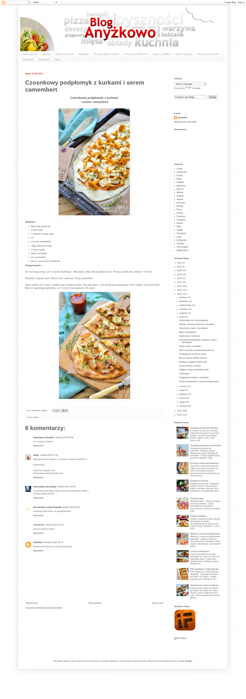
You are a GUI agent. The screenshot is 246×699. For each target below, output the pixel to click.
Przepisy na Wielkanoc (136, 54)
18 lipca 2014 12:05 (66, 487)
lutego (182, 402)
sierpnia (183, 313)
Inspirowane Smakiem (43, 437)
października (185, 305)
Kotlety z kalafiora (198, 516)
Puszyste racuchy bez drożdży (204, 428)
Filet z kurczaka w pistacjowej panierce (196, 350)
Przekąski (181, 220)
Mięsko (180, 192)
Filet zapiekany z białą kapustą (204, 569)
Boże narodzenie (65, 54)
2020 (179, 270)
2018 (179, 278)
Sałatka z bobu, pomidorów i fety (194, 369)
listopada (183, 301)
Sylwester (84, 54)
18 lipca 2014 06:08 (64, 437)
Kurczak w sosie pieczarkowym (204, 463)
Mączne (180, 189)
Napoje (180, 199)
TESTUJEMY (182, 247)
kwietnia (183, 394)
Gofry (179, 179)
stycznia (183, 406)
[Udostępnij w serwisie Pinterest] (66, 410)
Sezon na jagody (184, 54)
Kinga (36, 455)
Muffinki (180, 196)
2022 (179, 263)
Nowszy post (31, 603)
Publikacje (28, 59)
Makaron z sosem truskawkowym (205, 534)
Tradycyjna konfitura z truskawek (194, 377)
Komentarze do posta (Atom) (49, 608)
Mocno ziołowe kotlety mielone (193, 358)
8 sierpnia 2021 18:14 (53, 542)
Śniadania (181, 233)
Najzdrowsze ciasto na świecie (204, 585)
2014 (179, 294)
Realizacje (43, 59)
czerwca (183, 386)
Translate (196, 88)
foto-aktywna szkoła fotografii (47, 507)
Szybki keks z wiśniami (189, 336)
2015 (179, 290)
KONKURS (182, 240)
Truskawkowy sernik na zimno (192, 354)
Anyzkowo (36, 410)
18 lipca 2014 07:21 (49, 455)
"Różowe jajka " (197, 498)
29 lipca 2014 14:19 (54, 525)
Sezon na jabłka (161, 54)
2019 (179, 274)
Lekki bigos (184, 373)
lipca (181, 317)
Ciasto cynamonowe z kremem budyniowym (199, 381)
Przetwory (181, 216)
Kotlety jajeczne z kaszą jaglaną (193, 320)
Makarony (181, 186)
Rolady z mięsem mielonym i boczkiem (196, 324)
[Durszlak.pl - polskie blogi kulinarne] (180, 638)
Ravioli (180, 223)
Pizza (36, 417)
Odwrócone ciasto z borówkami (193, 328)
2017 (179, 282)
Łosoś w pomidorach (199, 551)
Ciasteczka (182, 172)
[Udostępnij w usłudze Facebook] (63, 410)
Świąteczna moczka (199, 481)
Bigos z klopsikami (187, 332)
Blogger (188, 661)
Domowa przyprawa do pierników (205, 445)
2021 (179, 266)
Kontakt (47, 54)
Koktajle (180, 182)
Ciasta (179, 169)
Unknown (37, 542)
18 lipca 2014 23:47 (71, 507)
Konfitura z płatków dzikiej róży (193, 362)
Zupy (179, 237)
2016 (179, 286)
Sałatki (180, 230)
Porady (180, 213)
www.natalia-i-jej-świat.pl (44, 487)
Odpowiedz (38, 446)
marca (182, 398)
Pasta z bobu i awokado (190, 346)
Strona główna (30, 54)
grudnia (183, 297)
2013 (179, 411)
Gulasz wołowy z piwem (190, 366)
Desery (180, 175)
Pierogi (180, 206)
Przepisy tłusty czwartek (106, 54)
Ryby (179, 226)
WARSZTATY (182, 250)
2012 (179, 415)
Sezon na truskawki (208, 54)
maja (181, 390)
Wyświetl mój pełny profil (185, 122)
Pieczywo (181, 203)
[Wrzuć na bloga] (57, 410)
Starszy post (157, 603)
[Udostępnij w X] (60, 410)
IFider (57, 59)
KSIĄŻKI (180, 243)
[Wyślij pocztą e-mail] (54, 410)
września (183, 309)
